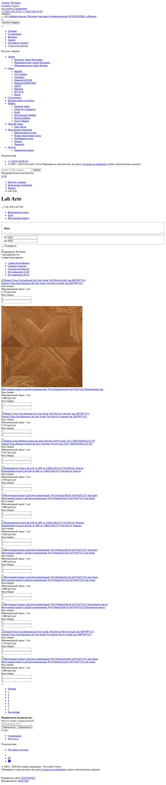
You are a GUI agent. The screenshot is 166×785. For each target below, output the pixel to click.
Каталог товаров (17, 182)
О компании (14, 34)
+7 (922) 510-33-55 (11, 11)
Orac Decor (20, 126)
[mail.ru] (9, 761)
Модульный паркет (18, 218)
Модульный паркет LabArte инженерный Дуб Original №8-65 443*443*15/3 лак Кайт (48, 498)
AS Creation (20, 74)
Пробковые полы (23, 138)
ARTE (17, 86)
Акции (11, 39)
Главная (12, 31)
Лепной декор (22, 106)
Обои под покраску (25, 109)
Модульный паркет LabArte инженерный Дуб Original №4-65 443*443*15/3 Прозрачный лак (52, 389)
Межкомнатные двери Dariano (31, 65)
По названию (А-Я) (18, 271)
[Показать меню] (2, 17)
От (6, 237)
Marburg (18, 88)
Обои (11, 68)
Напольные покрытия (20, 129)
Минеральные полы (25, 132)
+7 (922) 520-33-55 (32, 11)
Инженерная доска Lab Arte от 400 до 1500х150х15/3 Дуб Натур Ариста (41, 471)
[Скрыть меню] (2, 26)
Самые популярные (18, 263)
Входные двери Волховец (28, 59)
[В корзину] (2, 305)
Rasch (17, 94)
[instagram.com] (9, 758)
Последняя (14, 712)
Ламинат (19, 144)
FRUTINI (23, 780)
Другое (12, 147)
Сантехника (14, 97)
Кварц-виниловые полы (27, 135)
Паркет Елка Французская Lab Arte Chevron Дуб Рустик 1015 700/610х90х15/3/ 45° (47, 443)
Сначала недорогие (18, 269)
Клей (17, 112)
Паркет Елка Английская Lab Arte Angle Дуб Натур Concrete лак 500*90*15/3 (44, 416)
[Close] (2, 207)
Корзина (12, 37)
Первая (12, 688)
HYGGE (19, 91)
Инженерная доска (18, 212)
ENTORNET (28, 778)
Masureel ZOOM (23, 80)
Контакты (13, 738)
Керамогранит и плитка (21, 100)
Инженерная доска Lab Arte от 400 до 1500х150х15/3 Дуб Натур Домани (41, 525)
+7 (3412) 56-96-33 (18, 161)
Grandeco (19, 77)
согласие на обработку (94, 164)
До (6, 240)
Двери (11, 56)
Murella (18, 71)
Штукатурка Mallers (25, 115)
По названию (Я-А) (18, 274)
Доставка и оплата (18, 42)
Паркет (18, 141)
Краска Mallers (22, 118)
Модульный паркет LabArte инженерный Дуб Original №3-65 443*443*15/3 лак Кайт (48, 552)
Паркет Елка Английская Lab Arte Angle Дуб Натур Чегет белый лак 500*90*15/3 (46, 634)
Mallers (11, 103)
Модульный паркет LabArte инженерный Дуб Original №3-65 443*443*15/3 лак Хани (48, 580)
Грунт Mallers (21, 121)
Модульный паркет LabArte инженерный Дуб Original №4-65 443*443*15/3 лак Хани (48, 661)
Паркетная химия (24, 150)
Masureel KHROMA (25, 83)
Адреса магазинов (18, 45)
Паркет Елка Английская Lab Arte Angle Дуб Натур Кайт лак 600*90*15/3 (42, 283)
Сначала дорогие (17, 266)
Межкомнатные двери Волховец (32, 62)
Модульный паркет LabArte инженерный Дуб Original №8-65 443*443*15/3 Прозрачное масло (53, 607)
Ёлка (10, 215)
